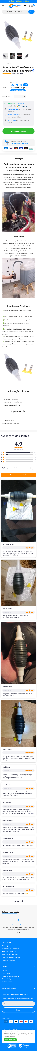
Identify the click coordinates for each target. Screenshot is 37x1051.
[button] (12, 74)
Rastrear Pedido (7, 982)
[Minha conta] (25, 6)
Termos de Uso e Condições (10, 949)
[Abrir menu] (3, 6)
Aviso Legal (5, 946)
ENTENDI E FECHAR (10, 1039)
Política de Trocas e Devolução (11, 957)
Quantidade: (6, 96)
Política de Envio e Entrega (10, 954)
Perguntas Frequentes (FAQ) (10, 976)
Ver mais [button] (31, 813)
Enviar (18, 1010)
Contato (4, 970)
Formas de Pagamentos (9, 979)
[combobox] (34, 468)
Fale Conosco (6, 973)
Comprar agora (20, 131)
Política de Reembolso (9, 960)
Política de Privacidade (9, 951)
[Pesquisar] (31, 12)
